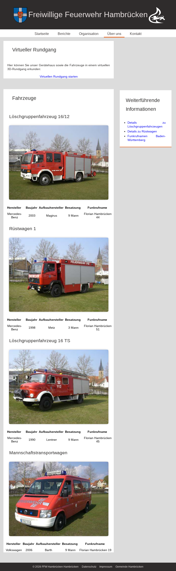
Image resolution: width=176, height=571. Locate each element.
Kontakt (135, 34)
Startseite (42, 34)
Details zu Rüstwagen (142, 131)
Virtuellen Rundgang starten (59, 76)
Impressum (105, 566)
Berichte (64, 34)
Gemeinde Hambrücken (129, 566)
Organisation (89, 34)
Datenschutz (89, 566)
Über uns (114, 34)
